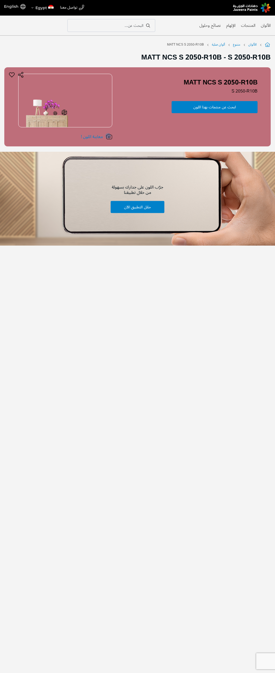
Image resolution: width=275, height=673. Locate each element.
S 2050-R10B (244, 91)
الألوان (266, 25)
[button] (42, 8)
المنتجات (248, 25)
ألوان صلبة (218, 44)
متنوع (236, 44)
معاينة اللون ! (92, 136)
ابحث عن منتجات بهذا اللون (214, 107)
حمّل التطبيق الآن (137, 207)
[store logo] (252, 8)
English (11, 6)
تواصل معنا (68, 7)
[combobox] (111, 25)
